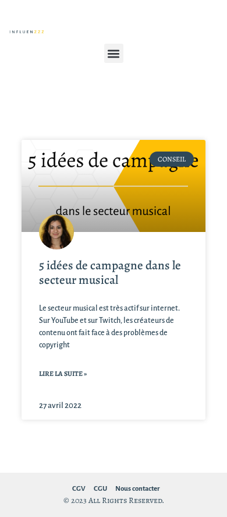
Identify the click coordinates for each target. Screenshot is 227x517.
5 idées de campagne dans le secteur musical (110, 272)
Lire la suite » (63, 373)
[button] (113, 53)
